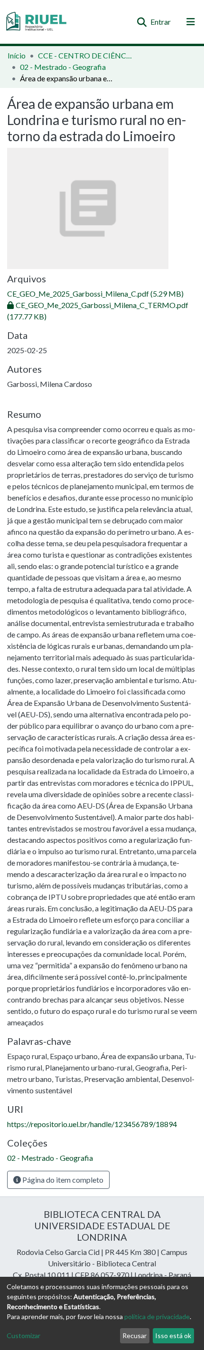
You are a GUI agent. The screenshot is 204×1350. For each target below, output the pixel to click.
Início (17, 55)
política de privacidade (157, 1316)
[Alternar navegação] (190, 21)
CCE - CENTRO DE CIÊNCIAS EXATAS (85, 55)
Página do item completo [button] (62, 1179)
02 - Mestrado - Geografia (63, 66)
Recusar (134, 1335)
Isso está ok (173, 1335)
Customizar (23, 1335)
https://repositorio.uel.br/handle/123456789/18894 (92, 1123)
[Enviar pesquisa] (142, 22)
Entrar (161, 21)
